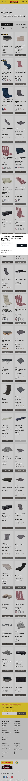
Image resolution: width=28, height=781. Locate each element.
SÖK (22, 245)
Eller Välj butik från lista (6, 250)
